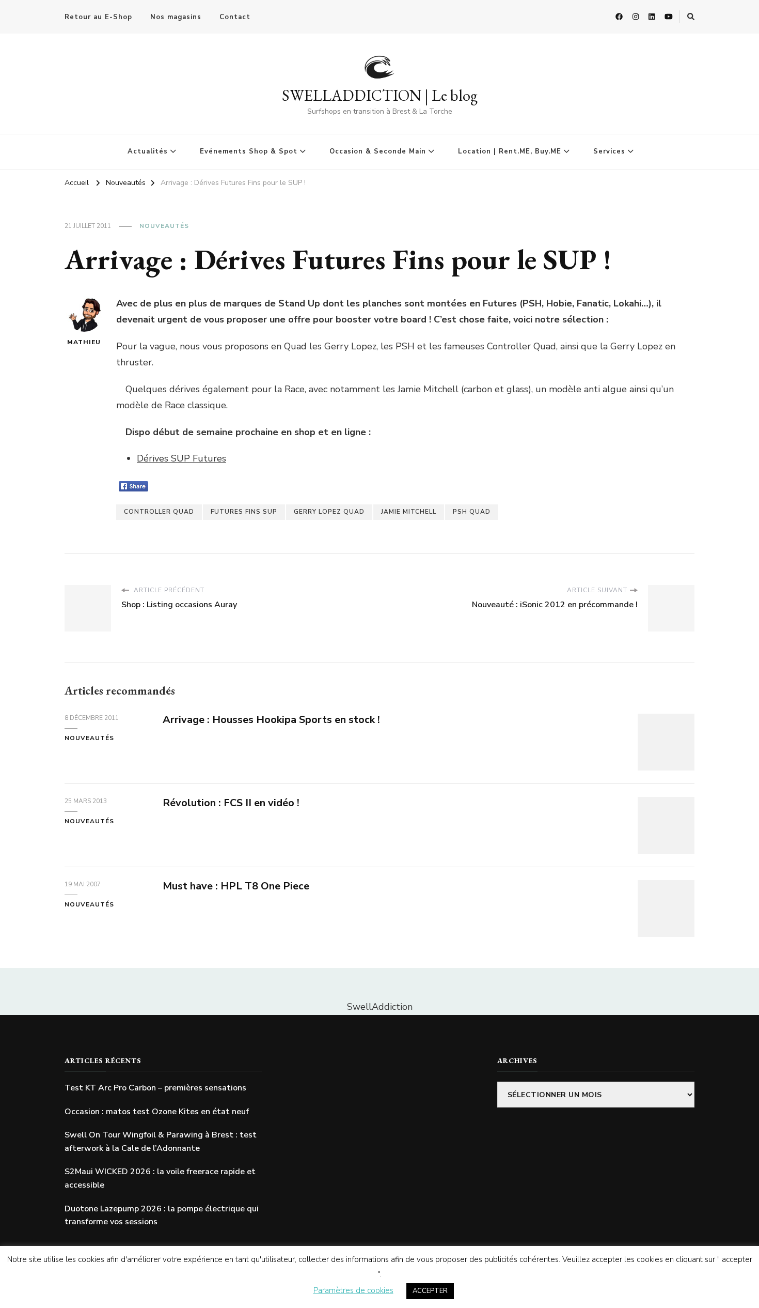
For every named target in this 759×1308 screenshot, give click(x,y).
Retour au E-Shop (98, 17)
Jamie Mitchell (408, 511)
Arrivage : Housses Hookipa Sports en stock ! (271, 720)
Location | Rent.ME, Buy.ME (509, 151)
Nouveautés (164, 226)
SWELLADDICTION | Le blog (380, 95)
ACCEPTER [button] (430, 1291)
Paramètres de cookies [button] (353, 1290)
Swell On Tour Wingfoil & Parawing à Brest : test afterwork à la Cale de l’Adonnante (161, 1141)
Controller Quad (159, 511)
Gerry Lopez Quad (329, 511)
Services (609, 151)
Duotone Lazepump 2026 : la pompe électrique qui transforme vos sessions (162, 1215)
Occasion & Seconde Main (377, 151)
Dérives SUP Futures (181, 458)
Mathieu (84, 342)
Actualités (148, 151)
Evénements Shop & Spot (248, 151)
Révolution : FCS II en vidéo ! (231, 803)
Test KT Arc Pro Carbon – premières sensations (155, 1088)
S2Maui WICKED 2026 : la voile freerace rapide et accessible (160, 1178)
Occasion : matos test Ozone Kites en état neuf (157, 1111)
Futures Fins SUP (244, 511)
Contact (234, 17)
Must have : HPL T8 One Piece (236, 886)
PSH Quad (472, 511)
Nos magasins (175, 17)
